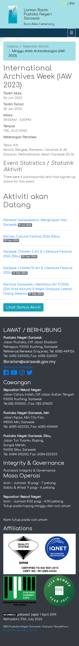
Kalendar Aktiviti (36, 46)
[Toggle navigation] (71, 33)
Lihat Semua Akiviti (23, 307)
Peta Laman (29, 630)
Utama (12, 46)
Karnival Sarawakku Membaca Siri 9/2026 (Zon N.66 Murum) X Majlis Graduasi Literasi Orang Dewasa (37, 289)
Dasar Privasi (11, 630)
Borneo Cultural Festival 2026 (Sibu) (31, 236)
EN (64, 3)
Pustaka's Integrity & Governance (29, 470)
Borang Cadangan (18, 367)
